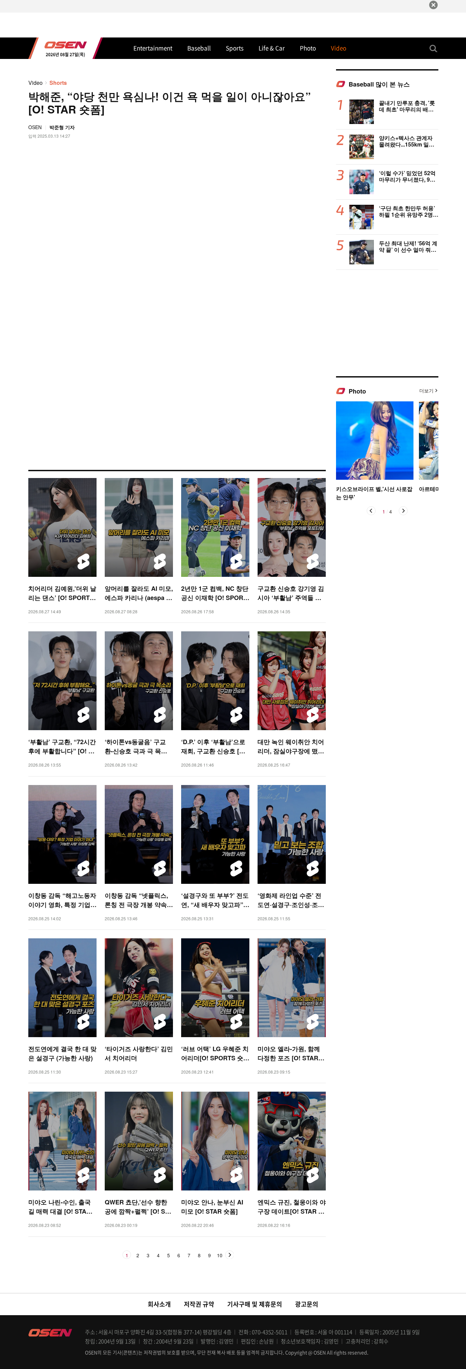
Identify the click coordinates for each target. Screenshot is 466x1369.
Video (35, 82)
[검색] (433, 48)
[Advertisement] (387, 322)
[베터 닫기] (433, 5)
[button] (371, 510)
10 (219, 1255)
